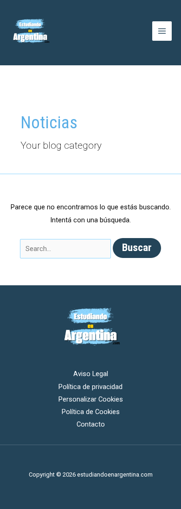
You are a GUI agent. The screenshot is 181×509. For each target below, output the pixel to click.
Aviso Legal (90, 374)
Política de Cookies (91, 412)
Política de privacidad (90, 387)
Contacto (91, 424)
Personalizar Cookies (90, 399)
